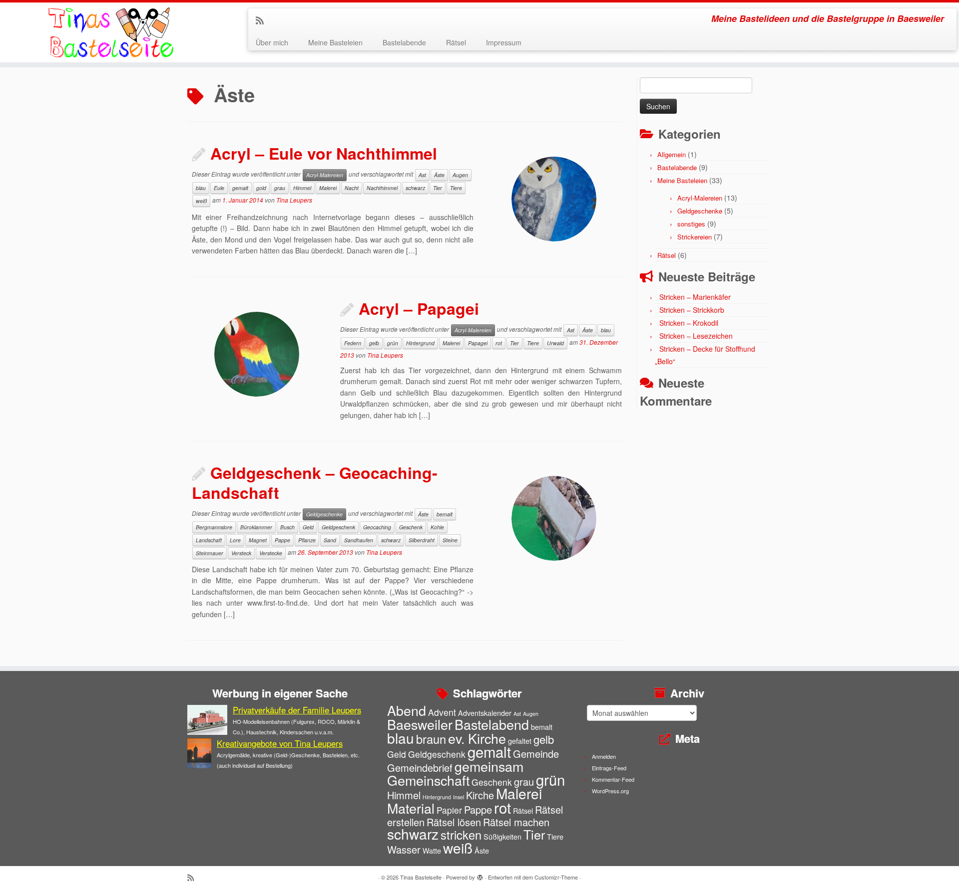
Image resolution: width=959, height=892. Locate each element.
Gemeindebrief (420, 767)
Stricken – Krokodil (688, 323)
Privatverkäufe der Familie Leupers (297, 710)
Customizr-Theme (556, 877)
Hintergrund (420, 343)
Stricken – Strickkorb (691, 310)
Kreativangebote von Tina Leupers (280, 743)
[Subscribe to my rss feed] (263, 19)
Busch (287, 527)
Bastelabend (492, 724)
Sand (330, 540)
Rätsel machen (516, 822)
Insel (458, 797)
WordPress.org (610, 791)
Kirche (480, 795)
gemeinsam (489, 766)
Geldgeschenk (338, 527)
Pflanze (307, 540)
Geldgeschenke (324, 514)
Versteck (241, 553)
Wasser (404, 849)
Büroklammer (256, 527)
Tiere (456, 188)
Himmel (302, 188)
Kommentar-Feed (613, 779)
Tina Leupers (294, 200)
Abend (406, 710)
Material (411, 808)
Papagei (477, 343)
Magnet (258, 540)
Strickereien (694, 236)
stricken (461, 834)
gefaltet (519, 740)
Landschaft (209, 540)
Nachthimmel (382, 188)
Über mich (272, 42)
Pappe (282, 540)
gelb (374, 343)
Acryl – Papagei (419, 308)
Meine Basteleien (335, 42)
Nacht (352, 188)
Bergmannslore (214, 527)
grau (279, 188)
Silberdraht (422, 540)
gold (261, 188)
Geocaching (377, 527)
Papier (449, 810)
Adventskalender (484, 712)
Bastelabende (404, 42)
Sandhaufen (358, 540)
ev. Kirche (477, 738)
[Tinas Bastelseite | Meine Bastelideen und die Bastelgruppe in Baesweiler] (110, 32)
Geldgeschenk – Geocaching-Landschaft (315, 482)
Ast (422, 175)
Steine (450, 540)
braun (431, 738)
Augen (460, 175)
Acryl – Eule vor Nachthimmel (323, 153)
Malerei (328, 188)
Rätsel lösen (454, 822)
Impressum (503, 42)
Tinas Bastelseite (421, 877)
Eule (219, 188)
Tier (437, 188)
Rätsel (456, 42)
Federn (352, 343)
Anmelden (604, 756)
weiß (201, 201)
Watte (432, 850)
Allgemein (671, 154)
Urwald (555, 343)
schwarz (415, 188)
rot (498, 343)
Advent (442, 712)
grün (392, 343)
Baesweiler (420, 724)
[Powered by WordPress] (480, 875)
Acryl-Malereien (324, 175)
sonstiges (691, 223)
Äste (439, 175)
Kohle (437, 527)
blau (201, 188)
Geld (308, 527)
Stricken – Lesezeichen (696, 336)
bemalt (445, 514)
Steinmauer (209, 553)
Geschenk (411, 527)
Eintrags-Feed (609, 768)
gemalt (240, 188)
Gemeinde (536, 753)
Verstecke (270, 553)
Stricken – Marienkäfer (695, 297)
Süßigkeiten (502, 836)
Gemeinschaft (428, 780)
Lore (235, 540)
